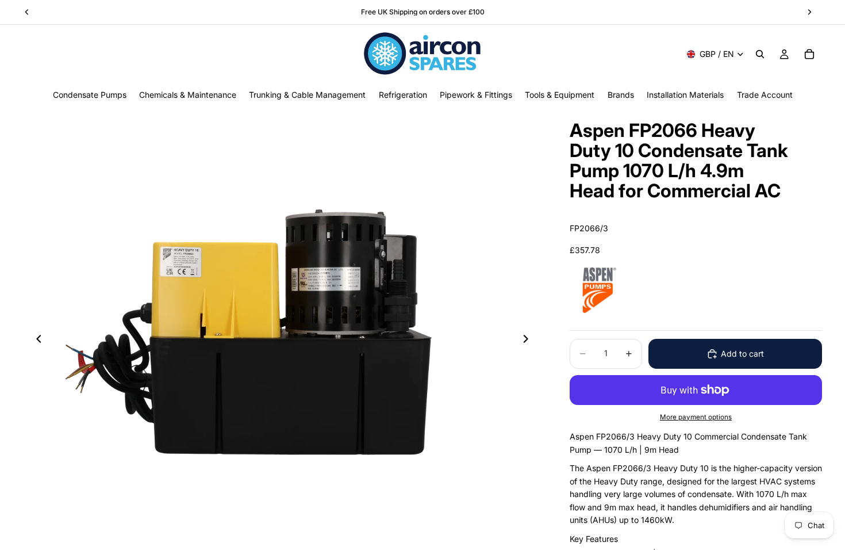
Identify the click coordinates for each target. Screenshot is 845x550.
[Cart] (809, 54)
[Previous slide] (35, 340)
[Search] (760, 54)
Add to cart (742, 353)
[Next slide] (529, 340)
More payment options (696, 417)
